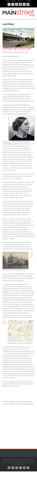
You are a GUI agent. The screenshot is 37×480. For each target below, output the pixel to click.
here (32, 404)
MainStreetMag (8, 52)
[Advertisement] (18, 427)
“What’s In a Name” (13, 144)
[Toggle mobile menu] (33, 17)
